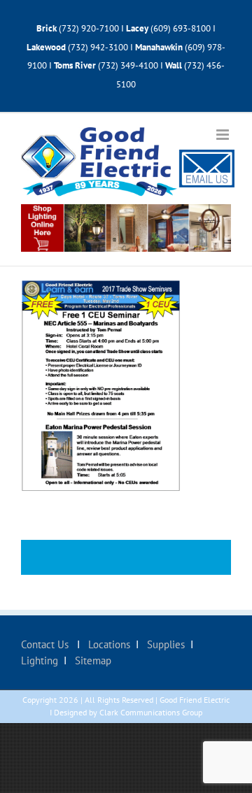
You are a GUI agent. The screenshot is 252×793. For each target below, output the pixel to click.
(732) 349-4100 (129, 65)
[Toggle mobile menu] (223, 134)
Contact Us (46, 644)
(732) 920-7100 (89, 28)
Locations (107, 644)
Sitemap (91, 660)
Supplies (164, 644)
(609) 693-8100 (180, 28)
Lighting (39, 660)
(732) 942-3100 (98, 47)
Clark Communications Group (150, 712)
